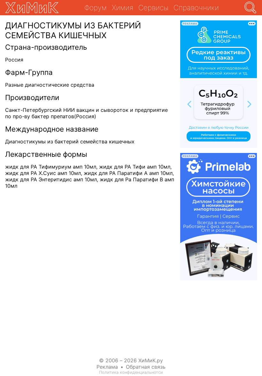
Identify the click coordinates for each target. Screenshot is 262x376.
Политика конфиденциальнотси (131, 372)
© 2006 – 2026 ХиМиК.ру (131, 360)
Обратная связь (146, 367)
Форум (95, 7)
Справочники (196, 7)
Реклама (107, 367)
